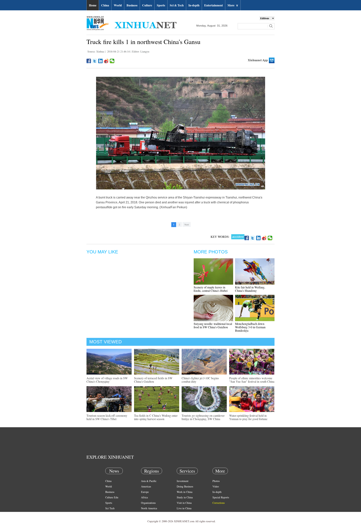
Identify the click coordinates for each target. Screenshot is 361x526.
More (233, 5)
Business (132, 5)
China (105, 5)
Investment (182, 481)
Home (92, 5)
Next (186, 224)
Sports (161, 5)
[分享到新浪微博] (106, 61)
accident (237, 236)
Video (215, 486)
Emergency (183, 513)
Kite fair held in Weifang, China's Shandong (250, 289)
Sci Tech (110, 508)
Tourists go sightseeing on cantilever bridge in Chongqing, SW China (203, 417)
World (118, 5)
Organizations (148, 503)
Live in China (184, 508)
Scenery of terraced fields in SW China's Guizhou (153, 379)
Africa (144, 497)
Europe (145, 492)
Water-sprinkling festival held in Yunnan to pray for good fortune (248, 417)
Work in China (184, 492)
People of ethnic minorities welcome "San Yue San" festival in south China (251, 379)
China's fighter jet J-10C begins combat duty (200, 379)
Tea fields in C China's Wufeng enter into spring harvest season (155, 417)
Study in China (185, 497)
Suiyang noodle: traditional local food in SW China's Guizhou (213, 325)
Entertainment (213, 5)
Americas (146, 486)
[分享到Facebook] (88, 61)
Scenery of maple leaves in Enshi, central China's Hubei (211, 289)
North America (149, 508)
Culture (147, 5)
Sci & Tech (177, 5)
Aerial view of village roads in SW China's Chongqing (107, 379)
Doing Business (185, 486)
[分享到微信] (112, 61)
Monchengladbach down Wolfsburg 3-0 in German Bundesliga (250, 327)
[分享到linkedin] (100, 61)
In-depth (193, 5)
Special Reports (220, 497)
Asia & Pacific (148, 481)
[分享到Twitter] (94, 61)
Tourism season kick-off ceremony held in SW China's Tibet (106, 417)
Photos (216, 481)
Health (108, 513)
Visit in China (184, 503)
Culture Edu (111, 497)
